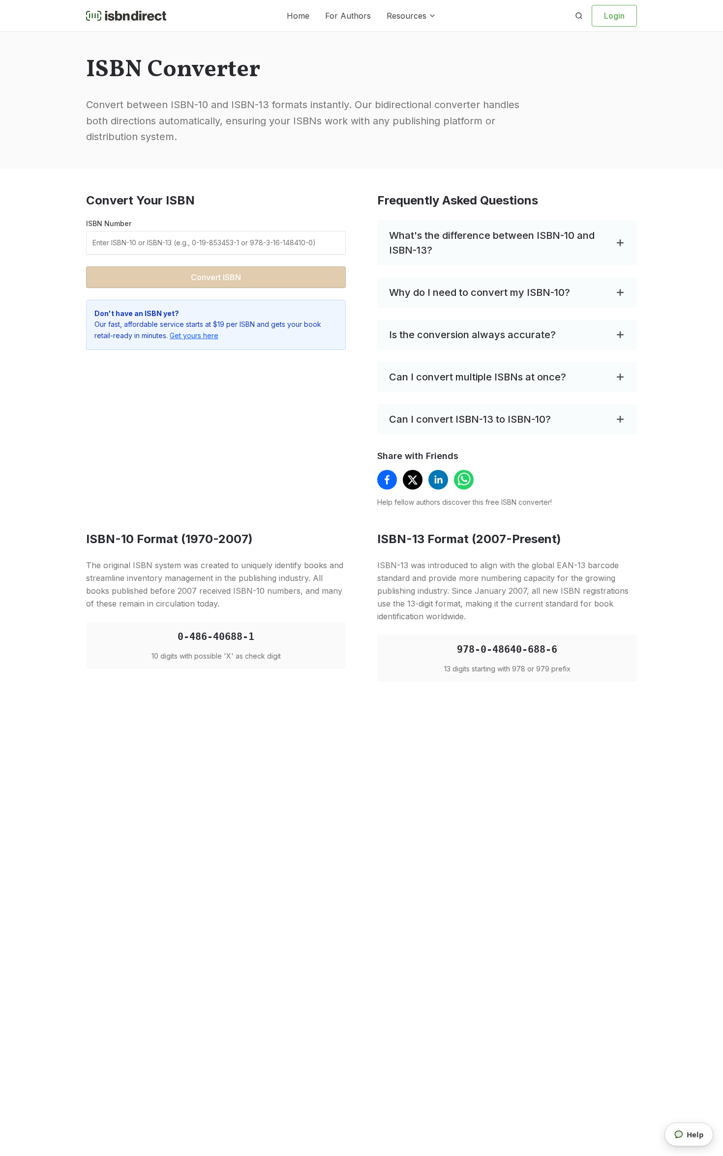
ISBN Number (108, 223)
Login (614, 16)
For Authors (348, 16)
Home (298, 16)
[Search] (579, 16)
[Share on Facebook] (387, 480)
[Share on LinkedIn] (438, 480)
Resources (406, 16)
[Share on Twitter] (412, 480)
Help (695, 1134)
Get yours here (194, 335)
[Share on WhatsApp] (464, 480)
